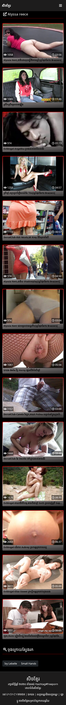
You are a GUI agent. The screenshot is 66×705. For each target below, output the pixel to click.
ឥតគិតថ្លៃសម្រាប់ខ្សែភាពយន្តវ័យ (34, 700)
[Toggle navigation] (60, 5)
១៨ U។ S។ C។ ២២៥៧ (14, 694)
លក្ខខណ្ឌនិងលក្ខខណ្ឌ (47, 694)
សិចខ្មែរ (6, 5)
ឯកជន (31, 694)
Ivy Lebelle (10, 663)
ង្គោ (62, 694)
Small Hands (28, 663)
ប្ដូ (18, 700)
